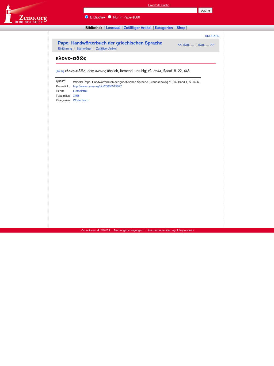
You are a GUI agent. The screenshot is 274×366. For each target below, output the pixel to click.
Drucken (212, 36)
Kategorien (164, 28)
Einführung (65, 48)
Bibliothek (97, 17)
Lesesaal (113, 28)
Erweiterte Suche (158, 4)
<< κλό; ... (186, 45)
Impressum (186, 230)
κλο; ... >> (206, 45)
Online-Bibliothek (25, 12)
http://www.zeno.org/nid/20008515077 (97, 86)
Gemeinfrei (80, 90)
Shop (181, 28)
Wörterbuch (80, 100)
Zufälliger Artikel (137, 28)
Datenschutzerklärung (161, 230)
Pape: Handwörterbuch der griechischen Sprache (110, 43)
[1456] (60, 71)
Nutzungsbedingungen (128, 230)
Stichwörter (84, 48)
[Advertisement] (249, 12)
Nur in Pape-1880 (126, 17)
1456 (76, 95)
